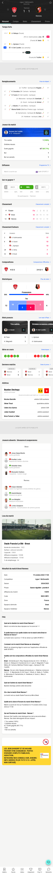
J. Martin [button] (15, 106)
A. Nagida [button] (37, 88)
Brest (13, 215)
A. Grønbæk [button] (37, 98)
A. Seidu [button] (38, 40)
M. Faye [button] (7, 337)
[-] (48, 862)
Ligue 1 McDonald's (42, 579)
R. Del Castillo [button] (16, 48)
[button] (11, 187)
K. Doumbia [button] (16, 91)
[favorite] (50, 2)
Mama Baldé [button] (16, 109)
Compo (16, 21)
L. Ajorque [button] (15, 44)
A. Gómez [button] (38, 102)
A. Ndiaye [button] (15, 33)
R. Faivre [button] (14, 95)
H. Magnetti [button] (8, 341)
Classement (36, 21)
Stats (25, 21)
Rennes (13, 219)
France (46, 600)
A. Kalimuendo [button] (37, 341)
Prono (47, 21)
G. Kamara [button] (37, 113)
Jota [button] (39, 37)
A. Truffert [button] (37, 57)
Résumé (5, 21)
